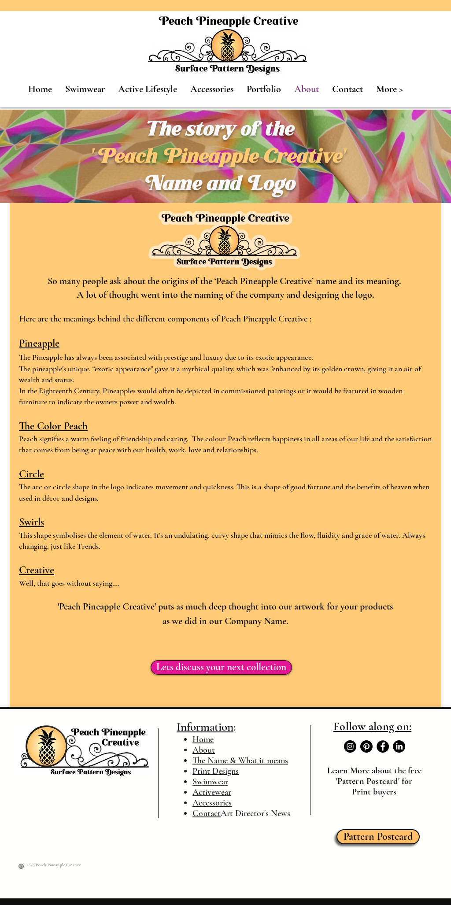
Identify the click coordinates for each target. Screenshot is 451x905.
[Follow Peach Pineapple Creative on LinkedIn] (399, 746)
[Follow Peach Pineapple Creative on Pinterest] (366, 746)
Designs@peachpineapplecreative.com (180, 896)
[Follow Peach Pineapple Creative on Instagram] (350, 746)
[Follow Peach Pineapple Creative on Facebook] (383, 746)
